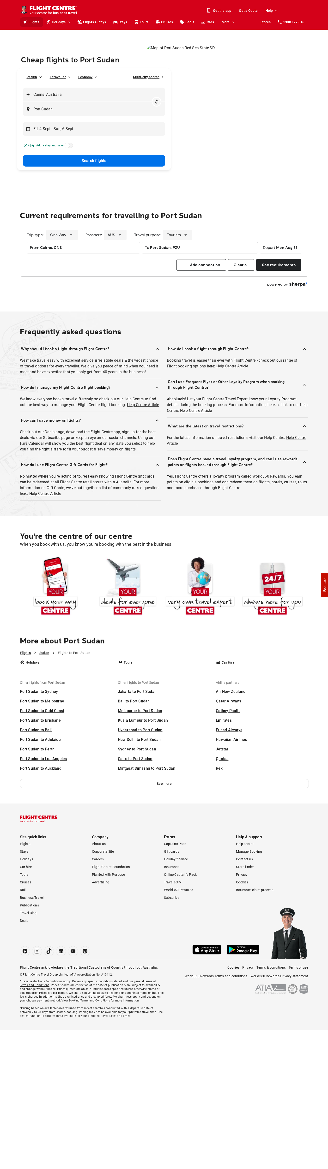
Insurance (171, 867)
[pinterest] (85, 951)
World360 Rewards (178, 890)
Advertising (100, 882)
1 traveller (58, 77)
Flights (34, 22)
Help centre (244, 844)
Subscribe (171, 897)
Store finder (245, 867)
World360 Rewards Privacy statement (279, 976)
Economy (85, 77)
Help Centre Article (143, 404)
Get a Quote (248, 10)
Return (32, 77)
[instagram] (37, 951)
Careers (98, 859)
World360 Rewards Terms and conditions (216, 976)
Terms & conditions (271, 967)
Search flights (94, 160)
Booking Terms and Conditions (89, 1000)
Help (269, 10)
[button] (164, 783)
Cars (210, 22)
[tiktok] (49, 951)
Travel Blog (28, 913)
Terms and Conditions (34, 985)
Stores (266, 22)
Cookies (242, 882)
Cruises (167, 22)
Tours (144, 22)
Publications (29, 905)
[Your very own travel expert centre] (200, 586)
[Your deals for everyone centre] (128, 586)
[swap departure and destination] (156, 102)
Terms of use (298, 967)
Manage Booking (249, 851)
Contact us (244, 859)
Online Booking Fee (101, 993)
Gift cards (171, 851)
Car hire (26, 867)
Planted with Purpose (108, 874)
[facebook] (25, 951)
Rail (23, 890)
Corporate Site (103, 851)
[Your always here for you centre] (272, 586)
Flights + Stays (94, 22)
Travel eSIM (173, 882)
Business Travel (32, 897)
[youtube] (73, 951)
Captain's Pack (175, 844)
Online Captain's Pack (180, 874)
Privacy (241, 874)
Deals (189, 22)
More (226, 22)
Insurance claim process (254, 890)
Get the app (222, 10)
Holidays (59, 22)
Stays (123, 22)
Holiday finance (176, 859)
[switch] (68, 147)
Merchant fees (122, 996)
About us (99, 844)
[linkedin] (61, 951)
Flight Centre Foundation (111, 867)
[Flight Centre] (39, 818)
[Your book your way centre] (55, 586)
